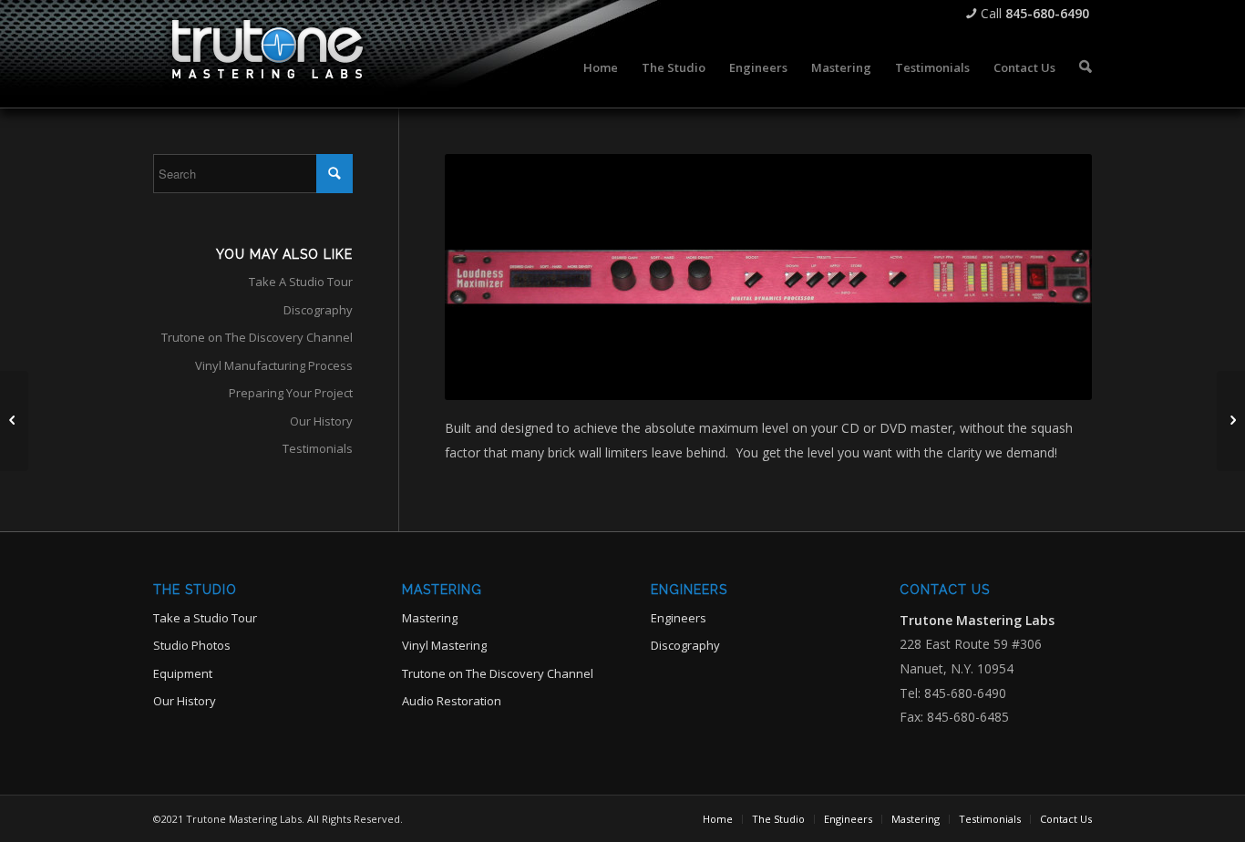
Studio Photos (192, 645)
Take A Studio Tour (301, 281)
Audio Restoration (451, 701)
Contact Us (1024, 67)
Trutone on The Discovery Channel (257, 337)
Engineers (758, 67)
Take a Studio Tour (205, 618)
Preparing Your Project (291, 393)
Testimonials (932, 67)
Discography (318, 310)
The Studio (673, 67)
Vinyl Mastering (444, 645)
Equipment (182, 673)
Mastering (841, 67)
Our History (321, 421)
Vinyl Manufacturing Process (274, 365)
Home (600, 67)
